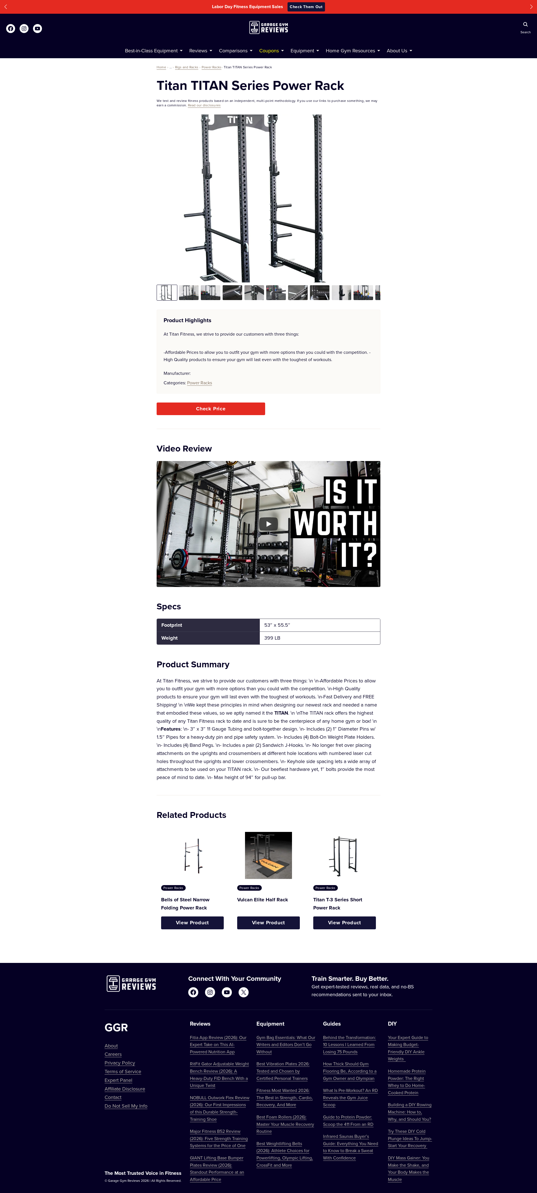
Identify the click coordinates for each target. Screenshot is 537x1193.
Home (161, 67)
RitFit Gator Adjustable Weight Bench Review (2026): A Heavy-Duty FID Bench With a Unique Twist (219, 1074)
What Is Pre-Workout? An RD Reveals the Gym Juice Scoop (350, 1097)
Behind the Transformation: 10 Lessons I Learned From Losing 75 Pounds (349, 1044)
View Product (192, 922)
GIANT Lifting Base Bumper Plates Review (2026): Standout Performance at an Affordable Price (217, 1168)
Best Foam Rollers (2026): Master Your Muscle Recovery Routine (285, 1124)
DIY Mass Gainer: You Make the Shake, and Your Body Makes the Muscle (408, 1168)
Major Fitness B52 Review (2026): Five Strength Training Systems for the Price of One (219, 1138)
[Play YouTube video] (268, 524)
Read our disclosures (204, 105)
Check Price (211, 408)
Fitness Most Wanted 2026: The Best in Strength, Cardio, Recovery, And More (284, 1097)
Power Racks (212, 67)
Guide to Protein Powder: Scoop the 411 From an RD (348, 1120)
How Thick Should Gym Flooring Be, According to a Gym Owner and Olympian (349, 1071)
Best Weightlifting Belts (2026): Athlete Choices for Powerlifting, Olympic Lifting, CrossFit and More (284, 1154)
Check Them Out (306, 7)
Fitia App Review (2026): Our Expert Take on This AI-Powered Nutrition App (218, 1044)
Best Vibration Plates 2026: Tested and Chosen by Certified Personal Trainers (283, 1071)
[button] (5, 6)
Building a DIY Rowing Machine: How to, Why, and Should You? (410, 1111)
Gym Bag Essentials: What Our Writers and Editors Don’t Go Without (285, 1044)
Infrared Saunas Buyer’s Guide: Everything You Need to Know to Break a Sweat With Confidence (350, 1147)
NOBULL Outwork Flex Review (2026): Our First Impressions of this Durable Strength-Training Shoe (219, 1108)
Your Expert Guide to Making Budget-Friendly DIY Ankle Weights (408, 1048)
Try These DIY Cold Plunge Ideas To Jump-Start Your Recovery (410, 1138)
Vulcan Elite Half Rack (262, 899)
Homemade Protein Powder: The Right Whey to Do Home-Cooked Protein (407, 1082)
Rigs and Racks (186, 67)
